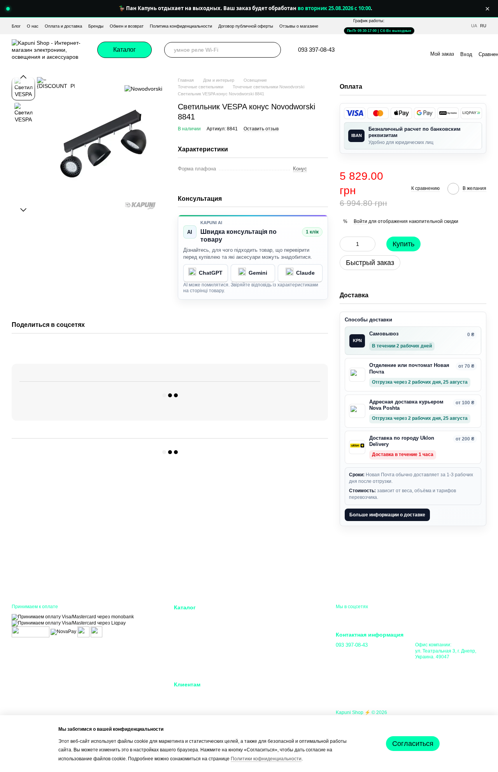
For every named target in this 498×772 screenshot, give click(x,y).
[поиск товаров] (273, 50)
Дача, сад (264, 637)
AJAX (180, 618)
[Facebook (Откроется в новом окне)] (387, 50)
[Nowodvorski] (143, 88)
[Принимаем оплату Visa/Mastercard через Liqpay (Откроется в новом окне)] (69, 623)
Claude (305, 273)
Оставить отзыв (261, 129)
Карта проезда (431, 665)
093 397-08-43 (316, 50)
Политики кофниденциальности (266, 758)
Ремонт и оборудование (281, 627)
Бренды (95, 26)
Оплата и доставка (63, 26)
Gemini (258, 273)
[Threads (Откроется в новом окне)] (415, 50)
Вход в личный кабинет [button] (201, 695)
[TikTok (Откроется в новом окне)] (377, 50)
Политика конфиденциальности (181, 26)
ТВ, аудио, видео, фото (202, 657)
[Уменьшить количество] (345, 244)
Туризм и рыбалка (274, 657)
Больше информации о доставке (387, 515)
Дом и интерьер (271, 618)
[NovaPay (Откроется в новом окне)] (63, 631)
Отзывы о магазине (298, 26)
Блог (16, 26)
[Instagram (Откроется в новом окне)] (368, 50)
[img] (354, 113)
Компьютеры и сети (197, 647)
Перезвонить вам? (356, 655)
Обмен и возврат (127, 26)
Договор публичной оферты (245, 26)
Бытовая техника (194, 666)
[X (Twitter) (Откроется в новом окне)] (405, 50)
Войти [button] (360, 221)
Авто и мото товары (276, 666)
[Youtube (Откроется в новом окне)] (396, 50)
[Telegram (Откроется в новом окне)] (359, 50)
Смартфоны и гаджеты (201, 637)
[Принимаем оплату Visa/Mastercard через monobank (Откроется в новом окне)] (73, 616)
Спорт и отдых (270, 647)
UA (474, 26)
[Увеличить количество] (369, 244)
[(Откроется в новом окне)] (83, 631)
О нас (33, 26)
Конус (300, 169)
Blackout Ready (192, 627)
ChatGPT (211, 273)
